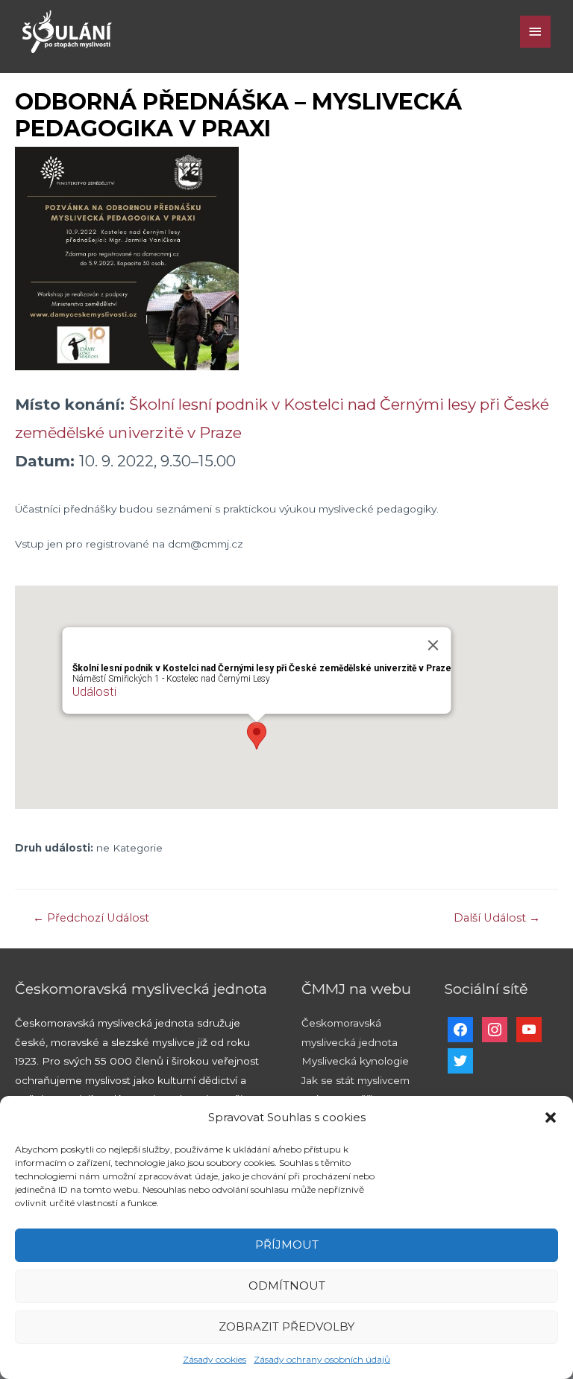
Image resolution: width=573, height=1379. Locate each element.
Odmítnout (286, 1285)
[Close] (433, 645)
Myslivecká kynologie (355, 1061)
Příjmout (287, 1244)
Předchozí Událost (91, 918)
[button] (550, 1117)
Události (94, 691)
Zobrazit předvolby (286, 1326)
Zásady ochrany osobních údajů (322, 1359)
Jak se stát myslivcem (355, 1080)
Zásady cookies (214, 1359)
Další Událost (497, 918)
